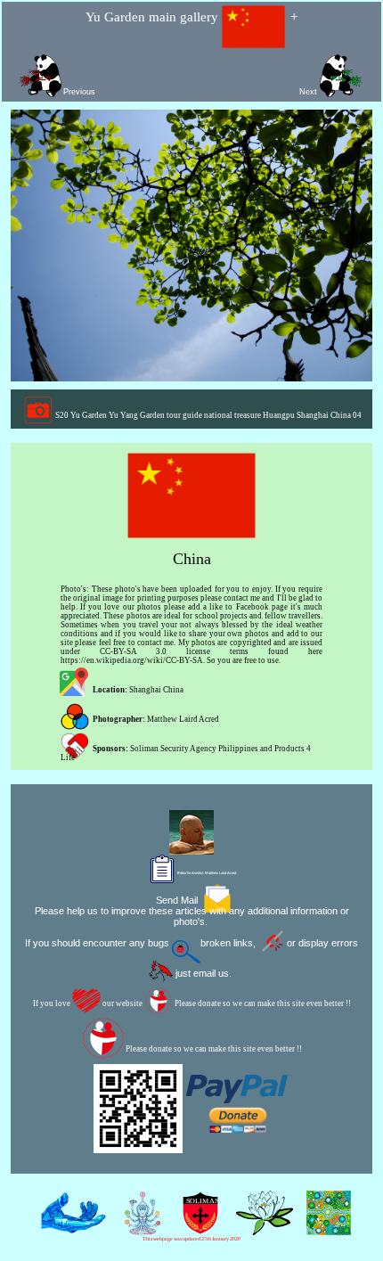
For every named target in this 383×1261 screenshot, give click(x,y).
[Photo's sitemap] (138, 1227)
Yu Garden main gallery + (192, 17)
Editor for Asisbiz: (206, 873)
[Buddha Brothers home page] (260, 1227)
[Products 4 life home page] (324, 1227)
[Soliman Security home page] (196, 1227)
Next (309, 91)
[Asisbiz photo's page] (69, 1227)
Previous (79, 91)
